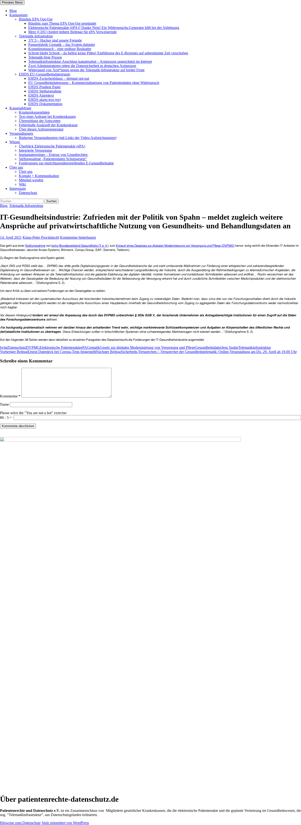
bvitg (4, 347)
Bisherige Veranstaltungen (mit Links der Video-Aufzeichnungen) (67, 138)
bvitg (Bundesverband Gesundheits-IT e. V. (79, 245)
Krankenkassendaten (34, 112)
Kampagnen (18, 15)
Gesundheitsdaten (208, 347)
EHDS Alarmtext (41, 95)
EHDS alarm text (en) (44, 100)
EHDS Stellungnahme (44, 91)
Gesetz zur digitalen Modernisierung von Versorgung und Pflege (147, 347)
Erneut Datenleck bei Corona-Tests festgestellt (48, 352)
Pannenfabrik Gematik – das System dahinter (61, 45)
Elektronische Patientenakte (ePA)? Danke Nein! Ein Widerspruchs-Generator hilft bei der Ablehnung (103, 28)
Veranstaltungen (21, 133)
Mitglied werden (31, 180)
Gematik (93, 347)
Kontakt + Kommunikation (39, 176)
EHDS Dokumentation (45, 104)
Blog (13, 11)
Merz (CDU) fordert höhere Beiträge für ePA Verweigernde (72, 32)
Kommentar (10, 396)
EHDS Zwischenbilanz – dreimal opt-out (58, 78)
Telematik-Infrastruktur (36, 36)
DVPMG (33, 347)
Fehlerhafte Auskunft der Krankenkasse (48, 125)
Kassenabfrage (20, 108)
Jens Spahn (230, 347)
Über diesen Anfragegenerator (41, 129)
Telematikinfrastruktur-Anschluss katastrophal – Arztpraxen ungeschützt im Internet (90, 61)
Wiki (22, 184)
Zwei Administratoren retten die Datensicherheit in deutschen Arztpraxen (82, 66)
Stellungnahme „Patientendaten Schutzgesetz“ (53, 159)
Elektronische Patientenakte (60, 347)
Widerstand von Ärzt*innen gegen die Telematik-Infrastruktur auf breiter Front (86, 70)
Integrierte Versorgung (35, 150)
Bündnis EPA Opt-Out (35, 19)
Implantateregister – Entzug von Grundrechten (53, 155)
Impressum (17, 188)
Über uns (16, 167)
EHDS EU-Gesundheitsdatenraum (44, 74)
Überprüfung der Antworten (39, 121)
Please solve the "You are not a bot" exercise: (33, 413)
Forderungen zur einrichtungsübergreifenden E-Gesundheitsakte (66, 163)
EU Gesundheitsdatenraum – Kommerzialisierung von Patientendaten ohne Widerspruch (93, 83)
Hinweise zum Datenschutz (20, 823)
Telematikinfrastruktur (254, 347)
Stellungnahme (35, 245)
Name (4, 404)
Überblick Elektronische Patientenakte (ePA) (52, 146)
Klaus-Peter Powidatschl (41, 237)
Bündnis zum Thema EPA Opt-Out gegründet (62, 23)
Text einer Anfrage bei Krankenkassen (47, 117)
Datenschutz (28, 193)
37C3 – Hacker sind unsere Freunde (55, 40)
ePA (84, 347)
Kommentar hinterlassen (78, 237)
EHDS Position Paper (44, 87)
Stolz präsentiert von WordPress (65, 823)
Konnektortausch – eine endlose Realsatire (59, 49)
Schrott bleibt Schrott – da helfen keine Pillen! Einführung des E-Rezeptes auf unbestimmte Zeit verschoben (108, 53)
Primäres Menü (12, 2)
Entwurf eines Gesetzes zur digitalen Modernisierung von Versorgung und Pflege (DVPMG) (175, 245)
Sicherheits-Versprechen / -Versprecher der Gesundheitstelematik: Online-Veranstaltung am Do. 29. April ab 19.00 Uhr (196, 352)
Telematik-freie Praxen (45, 57)
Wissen (14, 142)
